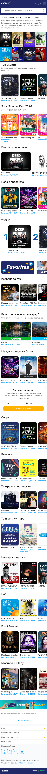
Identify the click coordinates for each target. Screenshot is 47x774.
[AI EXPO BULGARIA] (29, 54)
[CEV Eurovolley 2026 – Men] (17, 54)
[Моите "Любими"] (34, 2)
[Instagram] (9, 751)
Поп (3, 594)
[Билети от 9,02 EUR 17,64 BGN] (6, 54)
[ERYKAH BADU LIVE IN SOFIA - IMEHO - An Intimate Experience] (29, 39)
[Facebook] (3, 751)
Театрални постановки (16, 486)
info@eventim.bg (26, 763)
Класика (6, 454)
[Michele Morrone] (41, 54)
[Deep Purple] (6, 39)
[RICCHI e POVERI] (17, 39)
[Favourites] (18, 267)
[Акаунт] (39, 3)
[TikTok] (15, 751)
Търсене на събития (23, 408)
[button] (23, 720)
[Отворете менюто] (44, 3)
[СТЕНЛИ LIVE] (41, 39)
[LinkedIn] (21, 751)
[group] (23, 704)
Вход (35, 771)
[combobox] (21, 10)
